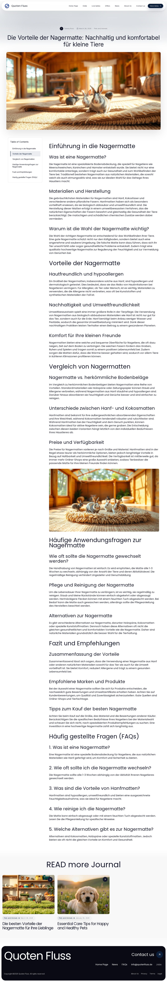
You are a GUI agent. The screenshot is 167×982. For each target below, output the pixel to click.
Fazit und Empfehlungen (22, 172)
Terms (152, 973)
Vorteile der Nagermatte (22, 154)
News (115, 964)
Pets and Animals (100, 28)
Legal (160, 973)
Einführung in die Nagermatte (24, 148)
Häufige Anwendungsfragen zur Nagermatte (25, 165)
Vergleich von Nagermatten (23, 159)
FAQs (124, 964)
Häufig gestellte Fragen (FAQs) (24, 177)
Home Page (101, 964)
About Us (135, 973)
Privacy (144, 973)
